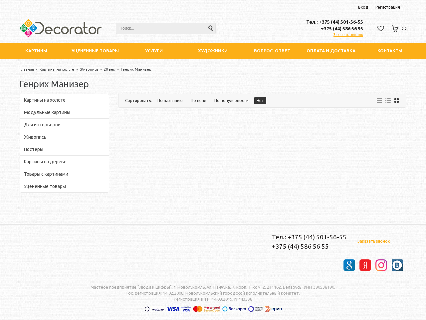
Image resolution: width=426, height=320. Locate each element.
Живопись (89, 69)
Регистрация (387, 7)
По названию (170, 100)
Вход (363, 7)
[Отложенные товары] (380, 28)
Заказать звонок (348, 35)
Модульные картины (47, 112)
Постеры (33, 149)
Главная (27, 69)
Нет (260, 100)
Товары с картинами (46, 174)
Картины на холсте (57, 69)
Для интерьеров (42, 124)
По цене (198, 100)
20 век (109, 69)
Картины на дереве (45, 161)
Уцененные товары (45, 186)
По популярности (231, 100)
